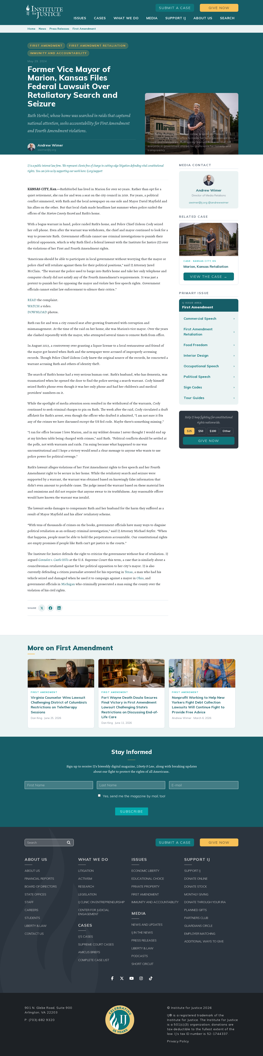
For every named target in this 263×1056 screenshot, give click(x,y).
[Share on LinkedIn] (59, 608)
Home (31, 28)
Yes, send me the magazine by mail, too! (134, 796)
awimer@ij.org (47, 149)
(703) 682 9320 (42, 1020)
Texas (129, 572)
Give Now (219, 8)
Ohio (140, 578)
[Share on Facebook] (50, 608)
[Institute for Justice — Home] (44, 11)
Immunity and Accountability (58, 53)
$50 (200, 431)
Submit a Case (175, 8)
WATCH (34, 306)
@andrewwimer (218, 202)
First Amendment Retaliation (97, 45)
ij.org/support (94, 171)
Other (227, 431)
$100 (213, 431)
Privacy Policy (178, 1041)
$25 (189, 431)
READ (32, 300)
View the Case (208, 276)
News (42, 28)
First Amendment (84, 28)
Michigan (68, 584)
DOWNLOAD (37, 312)
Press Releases (59, 28)
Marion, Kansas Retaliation (205, 266)
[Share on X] (41, 608)
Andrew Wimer (50, 145)
